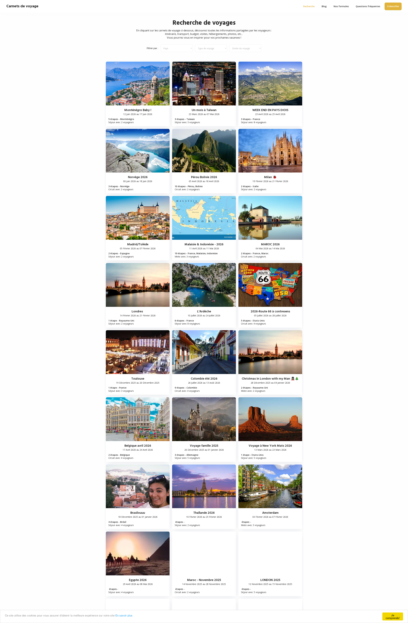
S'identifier (393, 6)
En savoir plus (123, 615)
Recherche (309, 6)
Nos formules (341, 6)
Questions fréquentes (368, 6)
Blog (324, 6)
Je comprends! (393, 616)
